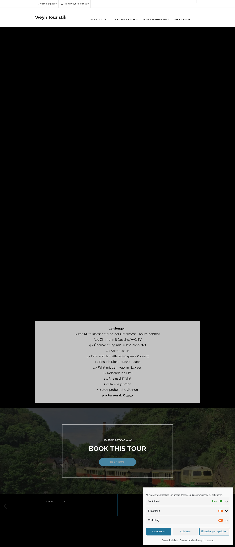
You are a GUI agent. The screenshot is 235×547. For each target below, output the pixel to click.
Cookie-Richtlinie (170, 540)
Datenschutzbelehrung (191, 540)
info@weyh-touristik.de (77, 3)
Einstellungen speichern (214, 531)
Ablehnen (185, 531)
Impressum (209, 540)
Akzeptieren (158, 531)
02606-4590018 (48, 3)
